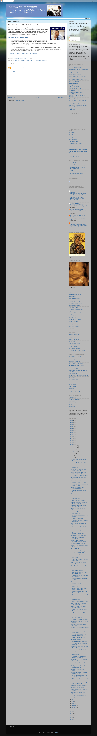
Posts (71, 37)
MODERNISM (72, 109)
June (72, 457)
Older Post (61, 97)
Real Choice (71, 388)
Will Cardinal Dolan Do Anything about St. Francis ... (78, 563)
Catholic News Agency (74, 339)
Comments (73, 40)
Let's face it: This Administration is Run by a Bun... (79, 512)
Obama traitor (29, 60)
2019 (71, 434)
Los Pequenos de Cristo (76, 173)
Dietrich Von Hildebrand (74, 81)
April (72, 701)
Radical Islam (72, 406)
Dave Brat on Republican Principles (79, 619)
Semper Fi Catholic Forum (75, 319)
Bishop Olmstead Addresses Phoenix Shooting (78, 582)
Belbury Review (72, 358)
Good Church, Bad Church (75, 88)
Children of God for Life (74, 361)
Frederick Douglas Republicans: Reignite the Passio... (78, 506)
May (72, 699)
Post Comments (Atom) (20, 100)
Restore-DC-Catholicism (76, 209)
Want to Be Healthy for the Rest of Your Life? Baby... (79, 607)
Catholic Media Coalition (74, 156)
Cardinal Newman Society (75, 298)
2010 (71, 716)
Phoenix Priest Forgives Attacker (79, 548)
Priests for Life (72, 381)
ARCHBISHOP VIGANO (74, 71)
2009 (71, 717)
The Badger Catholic (73, 325)
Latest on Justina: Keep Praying (78, 550)
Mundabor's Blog (73, 315)
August (73, 453)
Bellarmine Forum (73, 296)
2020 (71, 432)
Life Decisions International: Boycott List (78, 375)
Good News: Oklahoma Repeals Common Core (79, 653)
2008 (71, 719)
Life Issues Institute (73, 379)
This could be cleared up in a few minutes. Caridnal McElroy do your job (78, 205)
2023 (71, 426)
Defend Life (73, 162)
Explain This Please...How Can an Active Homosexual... (79, 503)
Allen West (14, 60)
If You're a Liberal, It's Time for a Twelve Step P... (79, 497)
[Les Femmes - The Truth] (69, 181)
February (73, 705)
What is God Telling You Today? (78, 535)
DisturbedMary (16, 67)
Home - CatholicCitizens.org (77, 164)
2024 (71, 424)
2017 (71, 438)
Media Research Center (74, 343)
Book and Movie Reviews (75, 74)
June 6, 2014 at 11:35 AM (26, 67)
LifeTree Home (74, 170)
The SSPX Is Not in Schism (75, 67)
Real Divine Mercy (73, 139)
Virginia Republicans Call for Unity (79, 641)
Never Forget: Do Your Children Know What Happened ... (78, 657)
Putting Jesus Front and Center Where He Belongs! (78, 473)
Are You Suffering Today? (77, 518)
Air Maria (71, 292)
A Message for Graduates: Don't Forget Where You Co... (79, 589)
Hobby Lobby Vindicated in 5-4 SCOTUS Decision (78, 463)
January (73, 707)
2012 (71, 712)
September (74, 451)
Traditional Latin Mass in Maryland (77, 350)
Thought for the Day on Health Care (79, 530)
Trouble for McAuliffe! (76, 639)
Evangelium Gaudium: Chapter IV (79, 685)
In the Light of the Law (74, 307)
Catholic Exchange (73, 337)
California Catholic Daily (74, 334)
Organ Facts (72, 137)
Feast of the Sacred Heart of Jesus (79, 475)
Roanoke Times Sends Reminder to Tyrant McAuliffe (79, 485)
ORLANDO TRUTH (73, 98)
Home (37, 97)
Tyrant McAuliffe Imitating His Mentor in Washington (78, 509)
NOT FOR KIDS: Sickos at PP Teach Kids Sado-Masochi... (80, 617)
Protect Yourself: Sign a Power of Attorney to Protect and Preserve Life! (78, 151)
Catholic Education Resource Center (77, 300)
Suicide (70, 102)
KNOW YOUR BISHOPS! (74, 90)
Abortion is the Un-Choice (75, 356)
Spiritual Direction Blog (74, 321)
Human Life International (74, 367)
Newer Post (12, 97)
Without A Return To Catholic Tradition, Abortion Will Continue (78, 211)
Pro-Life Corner (72, 386)
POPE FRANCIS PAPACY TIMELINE (77, 100)
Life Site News (72, 341)
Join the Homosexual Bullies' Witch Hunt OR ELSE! (79, 673)
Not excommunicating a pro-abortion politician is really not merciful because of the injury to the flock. (78, 225)
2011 (71, 713)
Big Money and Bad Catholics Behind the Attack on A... (78, 532)
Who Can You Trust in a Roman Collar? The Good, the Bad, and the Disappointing (78, 107)
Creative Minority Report (74, 305)
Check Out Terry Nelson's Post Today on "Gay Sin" (78, 470)
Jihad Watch (71, 404)
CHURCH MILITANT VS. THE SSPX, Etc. (78, 69)
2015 (71, 442)
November (74, 447)
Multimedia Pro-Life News (75, 345)
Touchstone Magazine (74, 326)
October (73, 449)
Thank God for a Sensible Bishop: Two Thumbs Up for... (79, 682)
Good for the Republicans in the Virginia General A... (78, 494)
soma (24, 29)
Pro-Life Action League (74, 382)
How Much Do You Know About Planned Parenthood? (78, 635)
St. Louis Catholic (73, 323)
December (74, 445)
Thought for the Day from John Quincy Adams (78, 478)
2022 (71, 428)
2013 (71, 710)
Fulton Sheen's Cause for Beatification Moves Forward (78, 541)
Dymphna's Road (74, 203)
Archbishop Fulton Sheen (75, 294)
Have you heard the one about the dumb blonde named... (79, 579)
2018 (71, 436)
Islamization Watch (73, 403)
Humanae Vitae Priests (74, 368)
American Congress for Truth (75, 399)
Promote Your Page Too (73, 183)
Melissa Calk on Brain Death (75, 136)
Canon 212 (71, 336)
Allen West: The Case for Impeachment (18, 37)
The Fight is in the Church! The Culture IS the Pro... (78, 666)
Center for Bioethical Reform (75, 359)
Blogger (57, 732)
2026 (71, 420)
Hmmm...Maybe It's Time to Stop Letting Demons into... (79, 650)
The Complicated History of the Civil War (78, 79)
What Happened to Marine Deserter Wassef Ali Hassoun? (22, 53)
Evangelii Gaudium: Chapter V (78, 500)
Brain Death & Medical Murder (76, 72)
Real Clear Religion (73, 346)
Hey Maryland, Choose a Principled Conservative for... (79, 613)
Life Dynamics (72, 377)
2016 (71, 440)
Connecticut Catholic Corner (75, 303)
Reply (13, 71)
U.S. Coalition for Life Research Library (78, 391)
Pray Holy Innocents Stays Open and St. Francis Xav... (79, 676)
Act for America (72, 397)
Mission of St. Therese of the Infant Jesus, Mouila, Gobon (77, 313)
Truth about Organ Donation (75, 143)
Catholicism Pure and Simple (75, 301)
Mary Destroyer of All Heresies (76, 309)
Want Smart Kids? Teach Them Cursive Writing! (78, 553)
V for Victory (71, 328)
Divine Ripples (74, 223)
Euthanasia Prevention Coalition (76, 365)
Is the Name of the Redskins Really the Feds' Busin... (79, 527)
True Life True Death (74, 141)
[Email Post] (31, 58)
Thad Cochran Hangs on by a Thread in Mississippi (78, 488)
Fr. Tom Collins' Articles (74, 86)
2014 (71, 444)
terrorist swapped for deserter (40, 60)
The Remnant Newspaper (75, 348)
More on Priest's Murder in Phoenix (79, 601)
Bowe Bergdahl (21, 60)
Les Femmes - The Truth (73, 180)
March (73, 703)
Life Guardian (72, 132)
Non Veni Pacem (73, 317)
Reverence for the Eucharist (78, 637)
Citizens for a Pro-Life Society (76, 363)
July (72, 455)
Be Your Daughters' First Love (78, 543)
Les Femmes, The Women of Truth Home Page (77, 168)
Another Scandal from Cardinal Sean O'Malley (78, 491)
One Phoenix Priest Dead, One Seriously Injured (78, 604)
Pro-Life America (73, 384)
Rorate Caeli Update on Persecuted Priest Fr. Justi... (79, 598)
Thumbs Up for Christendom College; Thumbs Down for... (78, 481)
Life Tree (71, 134)
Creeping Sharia (72, 401)
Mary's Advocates (73, 311)
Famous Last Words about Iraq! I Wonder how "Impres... (79, 569)
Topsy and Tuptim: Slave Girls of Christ (78, 103)
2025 (71, 422)
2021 (71, 430)
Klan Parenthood (73, 373)
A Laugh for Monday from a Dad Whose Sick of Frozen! (79, 573)
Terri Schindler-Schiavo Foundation (77, 390)
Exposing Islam (72, 85)
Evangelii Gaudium (73, 83)
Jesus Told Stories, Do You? (78, 687)
